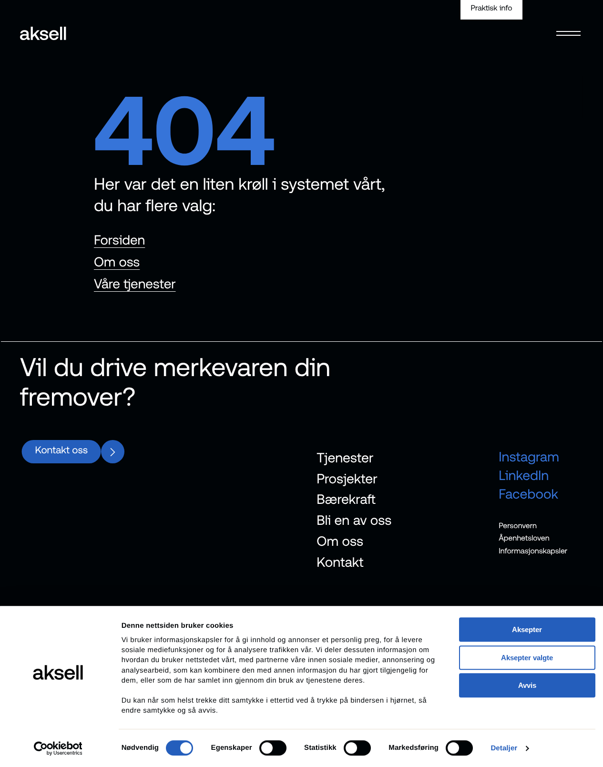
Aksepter (527, 629)
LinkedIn (524, 474)
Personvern (518, 525)
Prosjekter (347, 478)
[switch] (272, 748)
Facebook (528, 493)
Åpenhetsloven (524, 538)
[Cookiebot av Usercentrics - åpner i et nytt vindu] (58, 748)
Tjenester (345, 457)
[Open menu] (569, 27)
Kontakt (340, 561)
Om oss (117, 261)
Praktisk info (491, 8)
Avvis (527, 685)
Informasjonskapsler (533, 551)
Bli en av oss (354, 520)
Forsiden (119, 239)
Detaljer (504, 748)
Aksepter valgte (527, 658)
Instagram (529, 456)
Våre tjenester (135, 283)
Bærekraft (346, 499)
